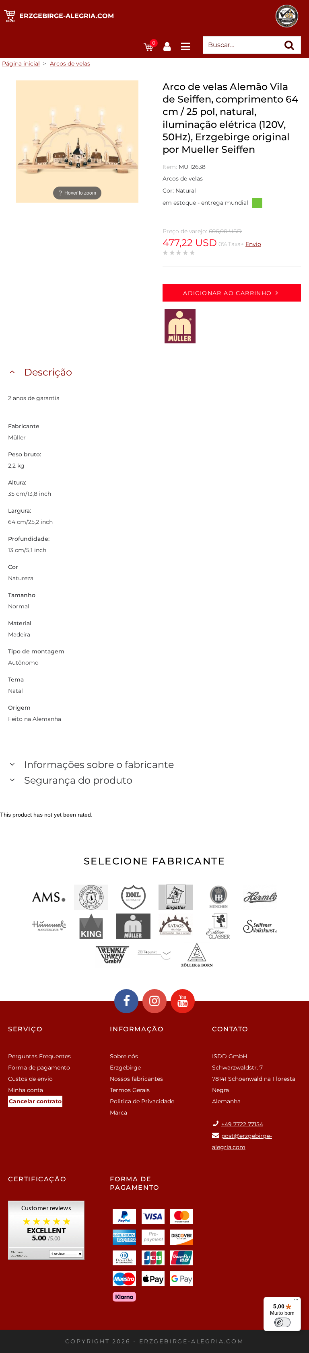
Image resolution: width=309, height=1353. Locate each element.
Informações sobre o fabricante (99, 764)
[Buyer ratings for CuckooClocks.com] (46, 1233)
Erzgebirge (125, 1067)
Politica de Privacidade (142, 1101)
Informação (136, 1029)
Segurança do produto (78, 780)
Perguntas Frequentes (39, 1056)
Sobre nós (124, 1056)
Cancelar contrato (35, 1101)
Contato (230, 1029)
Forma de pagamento (39, 1067)
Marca (118, 1112)
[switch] (282, 1322)
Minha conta (25, 1090)
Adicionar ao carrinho (227, 293)
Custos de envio (30, 1078)
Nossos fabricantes (136, 1078)
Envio (253, 244)
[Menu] (296, 1301)
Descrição (48, 372)
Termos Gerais (130, 1090)
